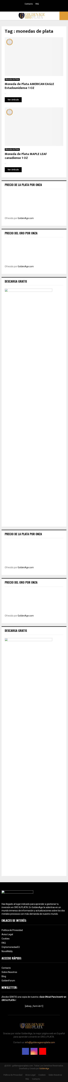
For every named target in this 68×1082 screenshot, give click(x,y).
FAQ (37, 4)
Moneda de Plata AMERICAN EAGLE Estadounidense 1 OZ (29, 86)
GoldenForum (8, 980)
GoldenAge (44, 1068)
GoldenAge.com (26, 218)
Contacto (29, 4)
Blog (4, 976)
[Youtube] (42, 1051)
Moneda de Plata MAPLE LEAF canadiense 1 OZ (26, 156)
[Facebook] (25, 1051)
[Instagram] (34, 1051)
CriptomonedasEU (11, 947)
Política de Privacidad (12, 930)
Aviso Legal (7, 934)
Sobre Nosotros (9, 972)
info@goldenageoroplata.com (40, 1042)
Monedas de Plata (12, 79)
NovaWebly (7, 951)
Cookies (5, 938)
